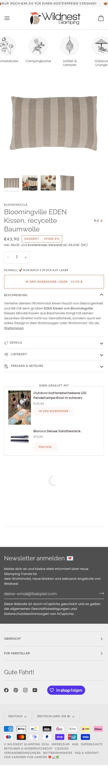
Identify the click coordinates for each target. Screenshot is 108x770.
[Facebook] (6, 690)
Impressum (60, 744)
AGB (75, 744)
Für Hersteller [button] (17, 653)
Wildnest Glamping (23, 744)
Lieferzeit (18, 354)
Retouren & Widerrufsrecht (28, 748)
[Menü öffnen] (11, 18)
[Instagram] (25, 690)
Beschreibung (16, 295)
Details (16, 342)
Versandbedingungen (22, 753)
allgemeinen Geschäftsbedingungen (40, 608)
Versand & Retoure (26, 366)
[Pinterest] (16, 690)
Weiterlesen (14, 328)
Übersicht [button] (12, 638)
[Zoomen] (13, 163)
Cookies (62, 748)
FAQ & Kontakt (87, 753)
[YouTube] (35, 690)
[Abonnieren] (100, 593)
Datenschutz (92, 744)
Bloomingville (16, 204)
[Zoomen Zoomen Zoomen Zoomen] (54, 122)
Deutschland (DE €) (53, 716)
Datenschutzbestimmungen (26, 613)
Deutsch (15, 716)
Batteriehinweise (57, 753)
